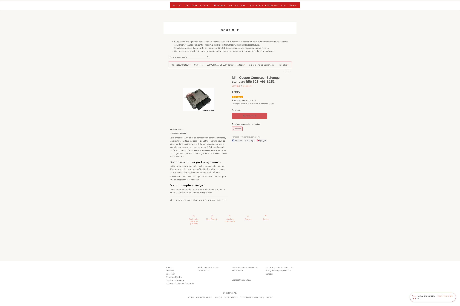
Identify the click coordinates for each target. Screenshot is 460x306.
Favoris (248, 219)
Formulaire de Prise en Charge (268, 5)
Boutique (219, 5)
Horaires (170, 271)
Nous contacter (238, 5)
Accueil (177, 5)
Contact (169, 267)
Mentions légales (174, 277)
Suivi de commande (230, 220)
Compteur (247, 86)
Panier (293, 5)
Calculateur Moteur (196, 5)
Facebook (170, 274)
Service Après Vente (175, 280)
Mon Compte (212, 219)
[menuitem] (285, 71)
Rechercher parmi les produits (194, 221)
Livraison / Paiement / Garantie (180, 284)
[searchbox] (189, 57)
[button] (283, 65)
